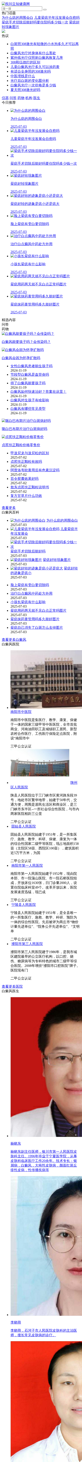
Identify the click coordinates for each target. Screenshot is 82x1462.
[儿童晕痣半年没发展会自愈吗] (34, 529)
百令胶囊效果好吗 (24, 478)
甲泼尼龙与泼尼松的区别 (29, 453)
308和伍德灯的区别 (25, 62)
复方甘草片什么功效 (26, 496)
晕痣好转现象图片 (57, 560)
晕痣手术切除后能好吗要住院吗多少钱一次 (35, 22)
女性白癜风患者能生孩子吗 (31, 366)
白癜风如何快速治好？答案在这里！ (38, 391)
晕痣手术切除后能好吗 (27, 551)
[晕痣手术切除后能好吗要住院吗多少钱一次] (45, 546)
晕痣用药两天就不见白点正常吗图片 (38, 610)
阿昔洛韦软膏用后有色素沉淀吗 (34, 470)
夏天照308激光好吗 (25, 90)
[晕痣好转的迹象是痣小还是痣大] (36, 568)
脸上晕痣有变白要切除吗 (29, 585)
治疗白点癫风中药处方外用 (31, 593)
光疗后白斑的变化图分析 (29, 80)
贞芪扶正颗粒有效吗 (26, 461)
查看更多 (9, 508)
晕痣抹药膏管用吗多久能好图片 (34, 619)
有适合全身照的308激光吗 (30, 71)
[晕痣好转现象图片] (26, 560)
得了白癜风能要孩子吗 (27, 383)
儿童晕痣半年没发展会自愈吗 (57, 17)
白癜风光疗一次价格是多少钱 (33, 85)
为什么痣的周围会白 (17, 17)
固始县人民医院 (22, 904)
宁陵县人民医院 (22, 1147)
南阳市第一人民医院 (26, 1049)
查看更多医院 (12, 1334)
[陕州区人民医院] (40, 782)
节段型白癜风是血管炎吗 (29, 374)
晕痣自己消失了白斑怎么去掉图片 (36, 627)
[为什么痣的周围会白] (27, 520)
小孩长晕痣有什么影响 (27, 602)
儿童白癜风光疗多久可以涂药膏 (34, 67)
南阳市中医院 (20, 712)
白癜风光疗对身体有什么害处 (33, 53)
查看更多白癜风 (14, 639)
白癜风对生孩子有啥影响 (29, 400)
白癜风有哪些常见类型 (27, 408)
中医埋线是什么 (22, 76)
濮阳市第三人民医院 (26, 1292)
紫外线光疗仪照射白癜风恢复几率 (36, 57)
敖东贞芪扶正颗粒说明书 (29, 487)
